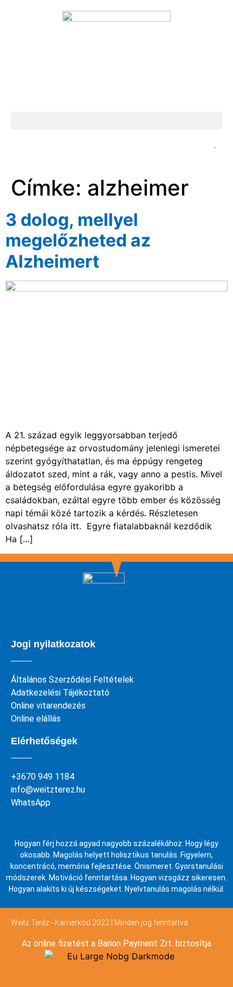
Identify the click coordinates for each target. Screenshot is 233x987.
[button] (116, 120)
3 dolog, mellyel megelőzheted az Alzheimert (78, 240)
